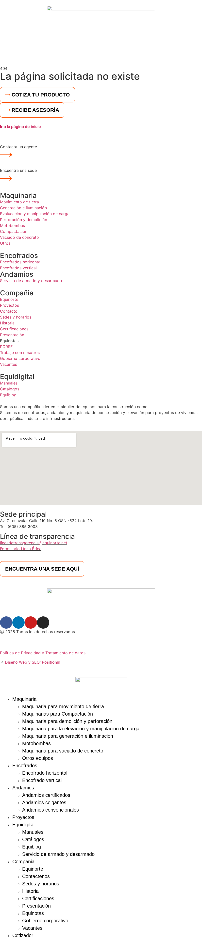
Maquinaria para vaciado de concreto (62, 750)
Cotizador (22, 935)
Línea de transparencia (37, 536)
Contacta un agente (18, 146)
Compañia (17, 293)
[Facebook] (6, 622)
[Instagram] (43, 622)
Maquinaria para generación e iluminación (67, 736)
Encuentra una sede (18, 170)
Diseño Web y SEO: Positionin (32, 662)
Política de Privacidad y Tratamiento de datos (42, 652)
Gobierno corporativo (45, 920)
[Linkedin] (18, 622)
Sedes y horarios (40, 883)
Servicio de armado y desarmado (58, 854)
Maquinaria (18, 195)
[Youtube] (31, 622)
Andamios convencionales (50, 810)
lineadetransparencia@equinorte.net (33, 542)
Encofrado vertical (42, 780)
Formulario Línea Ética (20, 548)
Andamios (16, 274)
